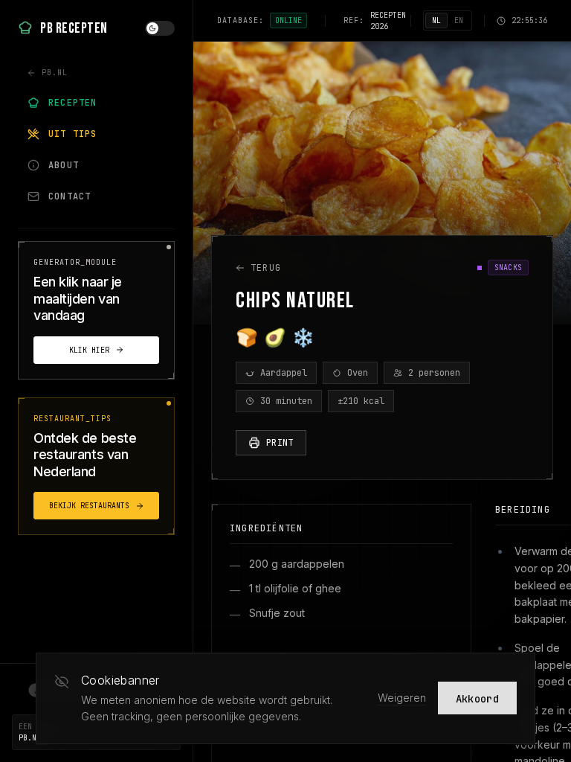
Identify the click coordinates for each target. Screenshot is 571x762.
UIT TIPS (72, 134)
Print (280, 443)
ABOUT (63, 165)
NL (436, 20)
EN (458, 20)
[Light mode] (160, 28)
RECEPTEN (72, 103)
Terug (266, 268)
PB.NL (55, 72)
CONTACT (69, 196)
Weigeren (402, 697)
